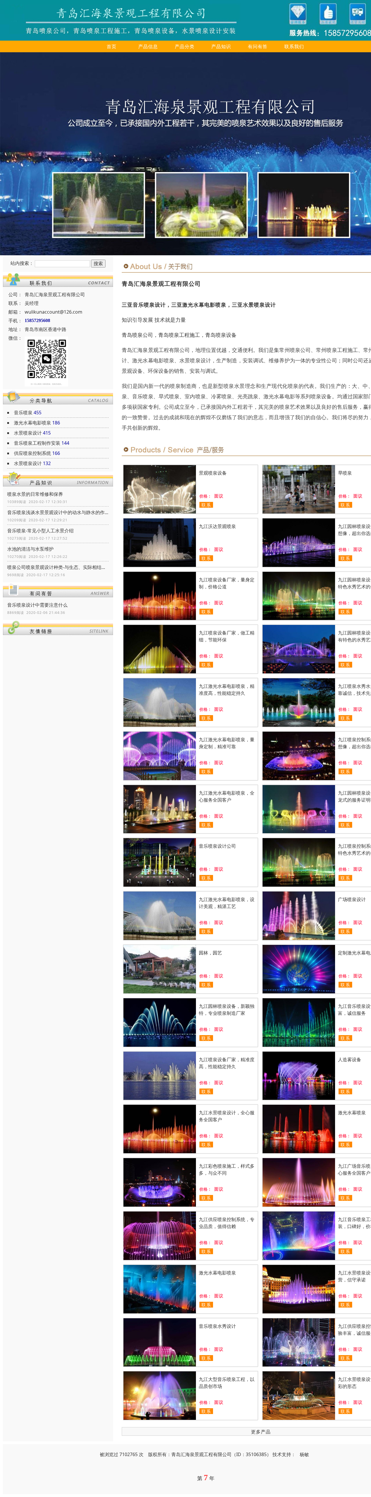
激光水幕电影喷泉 (32, 423)
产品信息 (148, 46)
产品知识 (221, 46)
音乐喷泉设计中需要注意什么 (37, 605)
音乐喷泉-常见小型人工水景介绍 (40, 530)
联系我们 (294, 46)
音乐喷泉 (23, 412)
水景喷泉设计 (28, 433)
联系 (206, 505)
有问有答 (258, 46)
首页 (112, 46)
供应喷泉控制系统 (32, 453)
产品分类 (184, 46)
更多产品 (261, 1432)
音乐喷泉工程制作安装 (37, 443)
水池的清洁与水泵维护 (30, 549)
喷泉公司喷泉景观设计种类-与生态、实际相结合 (58, 567)
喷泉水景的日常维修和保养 (35, 494)
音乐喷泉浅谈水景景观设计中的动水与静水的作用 (58, 512)
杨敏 (304, 1454)
